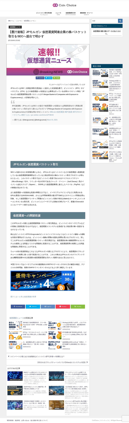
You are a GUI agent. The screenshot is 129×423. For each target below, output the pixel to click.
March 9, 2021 (52, 120)
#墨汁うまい (26, 115)
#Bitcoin (53, 112)
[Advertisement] (47, 143)
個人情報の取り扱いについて (39, 420)
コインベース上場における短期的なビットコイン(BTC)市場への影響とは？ (37, 356)
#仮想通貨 (60, 112)
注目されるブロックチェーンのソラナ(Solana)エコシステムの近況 (61, 362)
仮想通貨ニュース (15, 27)
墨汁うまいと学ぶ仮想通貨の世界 (23, 296)
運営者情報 (10, 420)
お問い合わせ (25, 420)
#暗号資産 (68, 112)
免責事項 (17, 420)
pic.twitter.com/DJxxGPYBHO (42, 115)
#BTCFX (76, 112)
